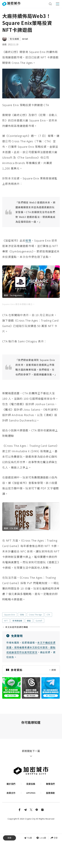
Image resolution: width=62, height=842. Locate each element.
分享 (56, 837)
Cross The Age (35, 614)
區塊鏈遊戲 (17, 620)
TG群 (29, 837)
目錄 (9, 838)
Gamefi (39, 620)
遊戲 (4, 44)
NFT (6, 620)
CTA (48, 614)
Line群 (43, 837)
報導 (28, 240)
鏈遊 (29, 620)
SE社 (22, 614)
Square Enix (9, 614)
